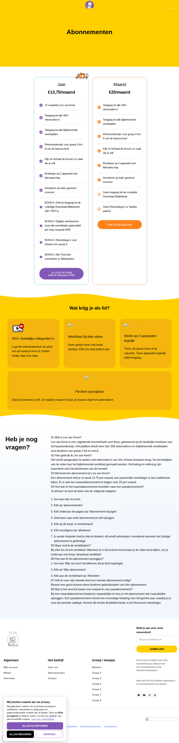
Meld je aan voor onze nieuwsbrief (149, 630)
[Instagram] (149, 695)
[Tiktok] (155, 695)
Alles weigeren (20, 734)
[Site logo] (89, 4)
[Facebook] (138, 695)
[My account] (175, 5)
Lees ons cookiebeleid (42, 719)
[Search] (10, 5)
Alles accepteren (35, 725)
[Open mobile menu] (4, 5)
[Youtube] (144, 695)
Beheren (49, 734)
